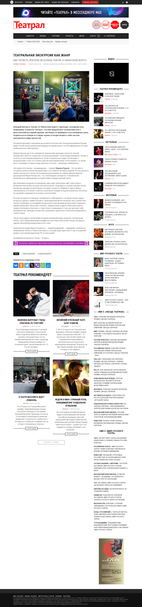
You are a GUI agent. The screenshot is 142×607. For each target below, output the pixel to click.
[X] (32, 265)
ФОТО (111, 224)
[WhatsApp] (42, 265)
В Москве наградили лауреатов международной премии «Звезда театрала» (110, 342)
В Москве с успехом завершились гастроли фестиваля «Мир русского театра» (110, 506)
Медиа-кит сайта (42, 2)
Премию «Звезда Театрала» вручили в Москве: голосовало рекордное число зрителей (110, 333)
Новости (30, 36)
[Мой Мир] (48, 265)
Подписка (75, 2)
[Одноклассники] (21, 265)
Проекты (69, 36)
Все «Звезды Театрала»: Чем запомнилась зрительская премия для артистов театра (111, 406)
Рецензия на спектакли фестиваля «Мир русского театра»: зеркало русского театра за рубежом (109, 497)
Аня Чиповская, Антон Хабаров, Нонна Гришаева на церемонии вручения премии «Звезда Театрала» (110, 372)
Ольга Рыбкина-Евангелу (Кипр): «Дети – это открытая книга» (116, 149)
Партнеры (66, 596)
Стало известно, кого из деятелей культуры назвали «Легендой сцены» (109, 397)
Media (81, 36)
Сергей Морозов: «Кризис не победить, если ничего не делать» (116, 214)
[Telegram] (26, 265)
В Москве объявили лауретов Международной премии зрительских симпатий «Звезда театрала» (109, 325)
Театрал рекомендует (111, 89)
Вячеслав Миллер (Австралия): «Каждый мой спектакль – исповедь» (116, 290)
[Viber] (37, 265)
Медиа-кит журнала (60, 2)
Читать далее (31, 351)
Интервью (111, 195)
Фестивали (65, 326)
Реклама (28, 2)
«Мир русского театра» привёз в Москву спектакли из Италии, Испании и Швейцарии (109, 449)
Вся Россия (108, 164)
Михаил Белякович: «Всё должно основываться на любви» (115, 202)
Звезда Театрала (90, 2)
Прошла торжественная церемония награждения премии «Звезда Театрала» (111, 423)
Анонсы (26, 403)
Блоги (94, 36)
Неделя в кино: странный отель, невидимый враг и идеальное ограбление (71, 402)
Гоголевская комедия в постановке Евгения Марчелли (114, 120)
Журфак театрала (19, 64)
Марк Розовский (29, 254)
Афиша (43, 36)
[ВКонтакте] (15, 265)
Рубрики (56, 36)
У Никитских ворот (44, 254)
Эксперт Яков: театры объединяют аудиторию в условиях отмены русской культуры (110, 440)
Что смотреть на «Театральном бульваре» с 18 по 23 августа (116, 108)
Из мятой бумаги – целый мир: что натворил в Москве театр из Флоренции (109, 476)
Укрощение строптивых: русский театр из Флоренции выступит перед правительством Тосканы (110, 457)
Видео (111, 59)
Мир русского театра (111, 154)
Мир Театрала (18, 596)
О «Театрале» (109, 36)
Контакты (19, 2)
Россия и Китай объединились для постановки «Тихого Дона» (116, 173)
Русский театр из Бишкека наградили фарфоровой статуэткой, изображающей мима (111, 414)
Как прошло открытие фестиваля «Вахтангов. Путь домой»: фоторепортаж (116, 232)
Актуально (111, 142)
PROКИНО (65, 409)
